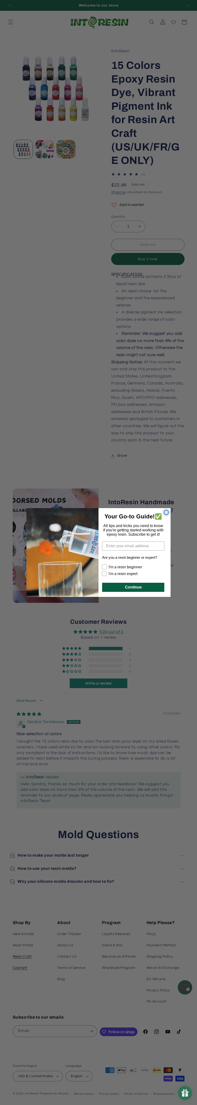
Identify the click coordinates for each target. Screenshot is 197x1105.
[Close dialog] (166, 512)
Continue (133, 587)
